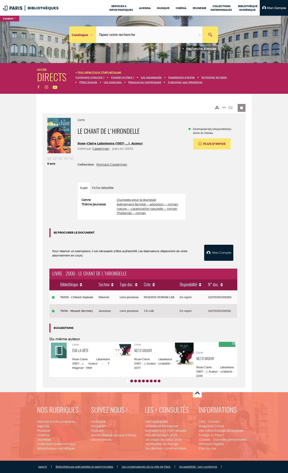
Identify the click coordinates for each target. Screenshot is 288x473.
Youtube (97, 430)
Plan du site (207, 448)
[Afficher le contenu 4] (139, 381)
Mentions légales (211, 444)
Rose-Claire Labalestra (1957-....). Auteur (110, 143)
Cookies (204, 439)
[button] (274, 8)
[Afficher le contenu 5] (143, 381)
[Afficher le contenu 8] (155, 381)
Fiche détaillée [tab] (103, 188)
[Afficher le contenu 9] (159, 381)
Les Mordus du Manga (161, 444)
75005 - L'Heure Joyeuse (76, 297)
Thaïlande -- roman (131, 213)
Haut (197, 393)
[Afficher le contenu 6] (147, 381)
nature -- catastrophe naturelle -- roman (147, 209)
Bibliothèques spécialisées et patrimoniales (84, 466)
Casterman (100, 149)
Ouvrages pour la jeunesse (136, 200)
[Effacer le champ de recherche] (200, 34)
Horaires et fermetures (161, 426)
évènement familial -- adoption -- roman (147, 204)
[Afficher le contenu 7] (151, 381)
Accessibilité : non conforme (198, 466)
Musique (43, 430)
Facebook (98, 421)
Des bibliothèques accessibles (221, 430)
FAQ (202, 421)
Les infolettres (101, 439)
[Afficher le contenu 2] (131, 381)
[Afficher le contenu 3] (135, 381)
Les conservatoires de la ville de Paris (146, 466)
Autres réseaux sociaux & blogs (113, 435)
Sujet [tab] (84, 188)
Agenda (43, 426)
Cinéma (43, 435)
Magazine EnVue (211, 426)
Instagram (99, 426)
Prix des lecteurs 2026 (161, 435)
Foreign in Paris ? (211, 435)
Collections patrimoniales (56, 444)
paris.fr (42, 466)
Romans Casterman (111, 164)
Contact (214, 421)
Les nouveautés (156, 421)
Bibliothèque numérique (55, 448)
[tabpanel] (132, 207)
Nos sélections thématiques (166, 430)
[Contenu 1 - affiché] (127, 381)
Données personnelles (230, 439)
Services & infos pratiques (56, 421)
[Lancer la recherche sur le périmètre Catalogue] (210, 34)
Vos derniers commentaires (165, 448)
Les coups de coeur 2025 (163, 439)
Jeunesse (44, 439)
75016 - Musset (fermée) (76, 311)
